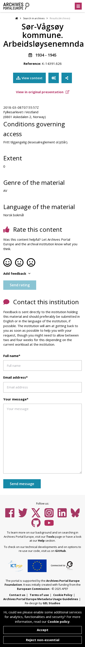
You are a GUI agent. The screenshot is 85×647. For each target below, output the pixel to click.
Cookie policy (59, 621)
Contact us (17, 595)
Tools (50, 537)
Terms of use (39, 595)
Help (41, 540)
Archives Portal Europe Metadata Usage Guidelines (40, 599)
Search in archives (33, 18)
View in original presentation (40, 92)
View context (32, 78)
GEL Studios (51, 603)
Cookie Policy (62, 595)
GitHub (60, 551)
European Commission (33, 589)
